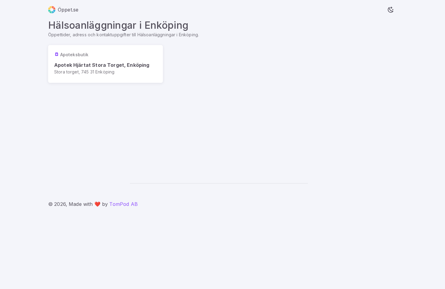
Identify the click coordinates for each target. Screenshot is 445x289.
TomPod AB (123, 204)
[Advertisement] (222, 128)
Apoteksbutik (74, 54)
